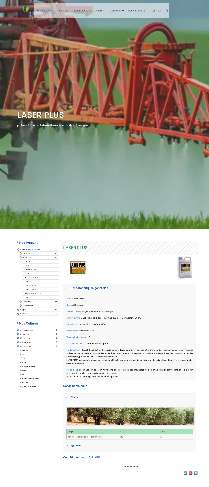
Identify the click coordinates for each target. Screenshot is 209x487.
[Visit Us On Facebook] (185, 480)
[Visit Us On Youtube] (190, 480)
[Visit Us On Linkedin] (195, 480)
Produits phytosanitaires (43, 125)
